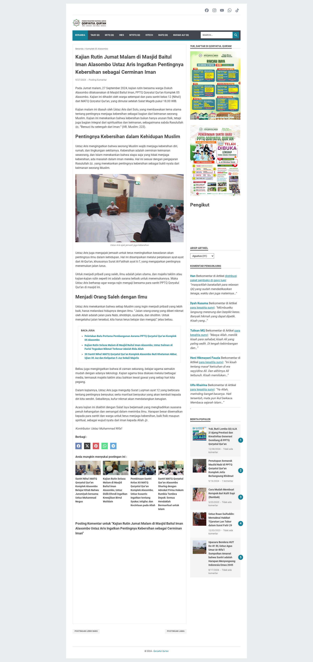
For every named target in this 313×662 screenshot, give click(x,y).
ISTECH (149, 35)
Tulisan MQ (197, 330)
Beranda (80, 35)
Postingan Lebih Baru (86, 631)
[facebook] (78, 446)
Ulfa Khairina (198, 385)
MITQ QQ (109, 35)
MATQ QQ (163, 35)
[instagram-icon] (214, 11)
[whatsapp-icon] (229, 11)
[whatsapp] (104, 446)
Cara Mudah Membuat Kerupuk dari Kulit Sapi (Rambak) (221, 493)
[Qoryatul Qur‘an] (89, 23)
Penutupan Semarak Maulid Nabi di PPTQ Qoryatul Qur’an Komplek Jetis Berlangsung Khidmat (220, 468)
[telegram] (113, 446)
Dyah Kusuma (199, 303)
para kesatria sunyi (202, 307)
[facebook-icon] (207, 11)
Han (192, 276)
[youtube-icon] (222, 11)
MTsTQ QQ (134, 35)
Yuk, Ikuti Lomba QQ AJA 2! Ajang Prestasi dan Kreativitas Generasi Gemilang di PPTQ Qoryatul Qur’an (222, 436)
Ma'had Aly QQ (181, 35)
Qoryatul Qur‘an (161, 651)
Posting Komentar (98, 80)
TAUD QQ (95, 35)
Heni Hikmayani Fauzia (205, 358)
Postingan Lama (175, 631)
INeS (121, 35)
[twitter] (87, 446)
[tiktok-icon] (237, 11)
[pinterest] (96, 446)
